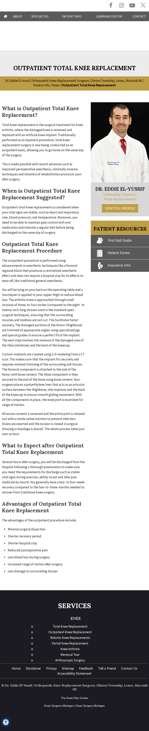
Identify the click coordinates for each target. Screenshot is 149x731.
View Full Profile (120, 208)
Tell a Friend (107, 668)
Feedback (86, 668)
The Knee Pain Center (74, 698)
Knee (55, 85)
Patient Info (71, 16)
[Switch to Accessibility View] (6, 722)
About (18, 16)
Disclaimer (33, 668)
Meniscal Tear (70, 654)
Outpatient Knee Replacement (70, 632)
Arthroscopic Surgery (70, 660)
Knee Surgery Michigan (90, 705)
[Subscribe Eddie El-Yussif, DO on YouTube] (132, 5)
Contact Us (129, 668)
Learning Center (109, 16)
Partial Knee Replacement (70, 643)
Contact (139, 16)
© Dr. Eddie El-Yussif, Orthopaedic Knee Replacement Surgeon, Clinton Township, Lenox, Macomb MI (74, 687)
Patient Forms (119, 252)
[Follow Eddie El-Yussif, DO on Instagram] (121, 5)
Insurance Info (119, 265)
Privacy (51, 668)
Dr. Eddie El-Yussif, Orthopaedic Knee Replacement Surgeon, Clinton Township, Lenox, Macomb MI (73, 81)
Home (5, 16)
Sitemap (68, 668)
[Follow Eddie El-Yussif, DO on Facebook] (111, 5)
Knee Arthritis (70, 649)
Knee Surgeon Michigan (59, 705)
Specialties (40, 16)
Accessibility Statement (74, 673)
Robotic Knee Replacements (70, 638)
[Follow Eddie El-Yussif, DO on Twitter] (143, 5)
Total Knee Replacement (70, 626)
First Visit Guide (120, 240)
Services (74, 606)
